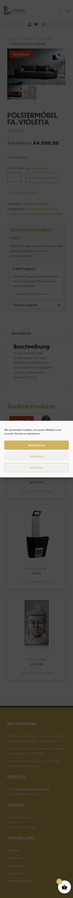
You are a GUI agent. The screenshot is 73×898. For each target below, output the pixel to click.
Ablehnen (36, 456)
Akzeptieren (36, 445)
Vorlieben (36, 467)
